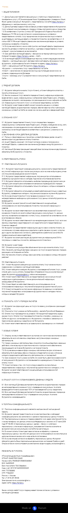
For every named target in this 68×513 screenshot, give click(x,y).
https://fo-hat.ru (57, 22)
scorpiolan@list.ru (22, 274)
